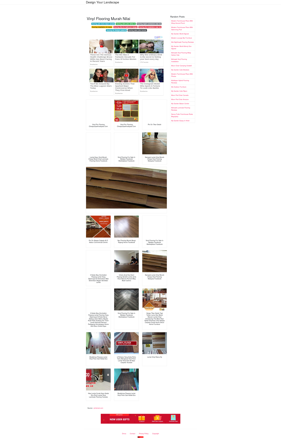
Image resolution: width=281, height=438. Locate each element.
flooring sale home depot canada (103, 24)
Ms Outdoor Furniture (178, 87)
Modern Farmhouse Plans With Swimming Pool (182, 28)
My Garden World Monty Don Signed (181, 47)
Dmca (124, 433)
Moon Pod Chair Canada (179, 95)
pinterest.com (98, 408)
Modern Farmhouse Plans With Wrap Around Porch (182, 22)
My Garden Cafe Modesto (180, 70)
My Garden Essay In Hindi (180, 120)
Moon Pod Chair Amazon (180, 99)
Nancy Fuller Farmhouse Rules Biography (182, 115)
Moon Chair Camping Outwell (181, 66)
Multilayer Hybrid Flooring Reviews (180, 81)
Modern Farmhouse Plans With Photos (182, 75)
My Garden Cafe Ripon (179, 91)
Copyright (155, 433)
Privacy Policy (144, 433)
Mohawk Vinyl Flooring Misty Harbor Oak (181, 54)
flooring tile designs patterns (116, 30)
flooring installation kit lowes (102, 27)
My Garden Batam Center (180, 103)
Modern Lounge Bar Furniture (181, 38)
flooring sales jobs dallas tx (125, 24)
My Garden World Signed (180, 34)
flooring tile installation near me (150, 27)
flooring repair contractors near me (149, 24)
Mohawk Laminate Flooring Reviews (180, 109)
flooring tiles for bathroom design (125, 27)
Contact (132, 433)
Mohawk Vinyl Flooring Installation (179, 60)
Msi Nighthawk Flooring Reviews (182, 42)
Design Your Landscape (102, 2)
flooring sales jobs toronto (137, 30)
